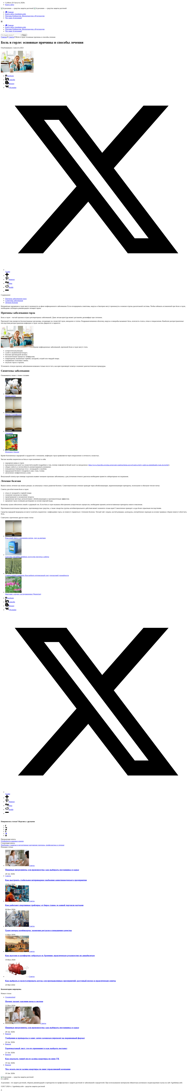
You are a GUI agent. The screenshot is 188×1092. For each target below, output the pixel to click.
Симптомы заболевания (14, 301)
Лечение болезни (11, 302)
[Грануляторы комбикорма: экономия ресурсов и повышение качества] (17, 926)
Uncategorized (10, 997)
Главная (10, 12)
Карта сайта (9, 5)
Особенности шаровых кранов (12, 841)
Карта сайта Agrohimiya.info (15, 14)
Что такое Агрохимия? (13, 18)
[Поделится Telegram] (6, 833)
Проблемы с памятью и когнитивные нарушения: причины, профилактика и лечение (32, 845)
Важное (8, 1034)
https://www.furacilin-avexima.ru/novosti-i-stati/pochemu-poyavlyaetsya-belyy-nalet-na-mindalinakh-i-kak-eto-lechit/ (128, 465)
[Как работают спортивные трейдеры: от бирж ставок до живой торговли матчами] (17, 901)
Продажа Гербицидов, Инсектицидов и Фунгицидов (24, 16)
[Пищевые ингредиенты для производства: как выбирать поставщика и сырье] (17, 865)
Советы (11, 37)
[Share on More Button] (7, 276)
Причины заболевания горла (16, 299)
